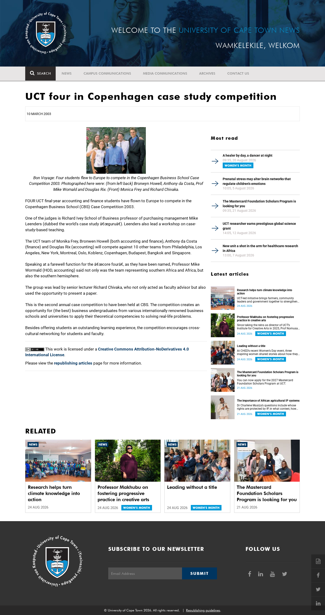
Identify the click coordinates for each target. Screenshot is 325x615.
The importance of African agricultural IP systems (268, 400)
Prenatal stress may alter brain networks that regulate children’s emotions (257, 181)
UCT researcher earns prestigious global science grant (259, 226)
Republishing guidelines (203, 610)
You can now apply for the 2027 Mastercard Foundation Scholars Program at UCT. (265, 382)
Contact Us (238, 73)
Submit (199, 573)
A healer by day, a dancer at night (247, 155)
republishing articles (73, 363)
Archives (207, 73)
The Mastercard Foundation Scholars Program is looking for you (259, 203)
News (67, 73)
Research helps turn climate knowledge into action (264, 291)
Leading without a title (251, 346)
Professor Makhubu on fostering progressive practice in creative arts (265, 318)
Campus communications (107, 73)
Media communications (165, 73)
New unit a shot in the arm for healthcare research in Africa (260, 248)
